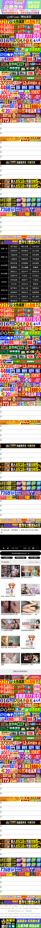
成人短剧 (35, 296)
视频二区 (4, 257)
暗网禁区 (14, 292)
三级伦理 (14, 255)
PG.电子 (34, 557)
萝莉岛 (35, 284)
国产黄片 (14, 288)
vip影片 (7, 557)
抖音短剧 (14, 280)
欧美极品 (24, 251)
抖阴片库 (4, 290)
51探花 (35, 280)
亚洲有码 (14, 251)
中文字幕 (24, 255)
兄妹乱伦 (24, 296)
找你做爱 (35, 263)
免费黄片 (35, 288)
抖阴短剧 (24, 301)
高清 (24, 548)
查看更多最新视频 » (20, 671)
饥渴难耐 (24, 263)
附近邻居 (14, 263)
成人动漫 (35, 251)
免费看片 (4, 299)
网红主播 (24, 246)
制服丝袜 (24, 259)
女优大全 (24, 284)
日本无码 (35, 246)
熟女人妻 (24, 288)
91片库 (14, 284)
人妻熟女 (14, 259)
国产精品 (14, 246)
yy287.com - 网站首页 (19, 16)
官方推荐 (4, 274)
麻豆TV (25, 280)
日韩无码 (35, 301)
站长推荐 (4, 265)
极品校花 (14, 301)
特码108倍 (20, 557)
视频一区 (4, 249)
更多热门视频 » (34, 562)
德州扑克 (35, 271)
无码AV (4, 282)
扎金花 (24, 276)
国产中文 (14, 296)
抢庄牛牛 (24, 271)
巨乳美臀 (35, 255)
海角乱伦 (24, 292)
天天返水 (35, 276)
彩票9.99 (14, 276)
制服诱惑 (35, 292)
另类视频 (35, 259)
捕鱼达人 (14, 271)
